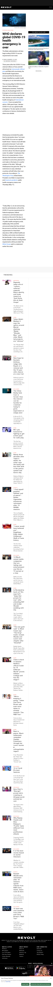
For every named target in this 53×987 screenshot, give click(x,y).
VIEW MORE (38, 71)
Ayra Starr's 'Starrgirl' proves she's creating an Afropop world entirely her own (18, 795)
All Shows (4, 948)
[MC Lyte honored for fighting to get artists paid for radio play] (6, 429)
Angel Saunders (8, 59)
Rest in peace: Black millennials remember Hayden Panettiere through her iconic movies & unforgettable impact (18, 741)
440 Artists (4, 958)
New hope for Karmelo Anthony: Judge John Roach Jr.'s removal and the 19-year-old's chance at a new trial (18, 366)
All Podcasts (5, 950)
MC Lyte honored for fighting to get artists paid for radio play (18, 434)
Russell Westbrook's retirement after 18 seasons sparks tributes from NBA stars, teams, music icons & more (18, 883)
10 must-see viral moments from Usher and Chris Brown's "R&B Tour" (18, 913)
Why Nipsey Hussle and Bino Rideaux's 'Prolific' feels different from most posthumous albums (18, 826)
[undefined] (38, 41)
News (14, 317)
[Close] (51, 978)
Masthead (21, 950)
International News (7, 30)
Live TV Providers (6, 952)
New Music (16, 280)
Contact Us (39, 950)
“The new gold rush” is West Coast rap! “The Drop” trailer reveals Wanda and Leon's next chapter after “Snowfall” (18, 635)
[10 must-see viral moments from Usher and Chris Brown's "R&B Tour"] (6, 908)
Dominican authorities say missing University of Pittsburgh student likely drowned (38, 49)
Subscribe (39, 948)
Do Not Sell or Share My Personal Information (40, 984)
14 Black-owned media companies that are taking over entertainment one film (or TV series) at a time (18, 565)
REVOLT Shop (40, 954)
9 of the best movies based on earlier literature (18, 854)
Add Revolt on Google (10, 61)
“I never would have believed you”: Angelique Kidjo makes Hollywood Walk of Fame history (18, 533)
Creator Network (6, 956)
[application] (40, 972)
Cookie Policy (7, 981)
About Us (21, 948)
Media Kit (21, 954)
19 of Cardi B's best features (17, 770)
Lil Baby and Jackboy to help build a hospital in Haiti (38, 67)
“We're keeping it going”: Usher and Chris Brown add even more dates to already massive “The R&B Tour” (18, 705)
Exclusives (16, 389)
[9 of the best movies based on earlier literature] (6, 850)
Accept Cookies (25, 984)
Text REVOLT (40, 952)
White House (6, 244)
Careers (21, 956)
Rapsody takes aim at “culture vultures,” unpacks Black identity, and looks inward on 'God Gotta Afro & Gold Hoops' (18, 292)
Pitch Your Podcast (6, 954)
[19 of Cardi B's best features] (6, 768)
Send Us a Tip (22, 952)
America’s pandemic (11, 180)
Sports (15, 487)
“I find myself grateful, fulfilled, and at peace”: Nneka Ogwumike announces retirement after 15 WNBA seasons (18, 499)
